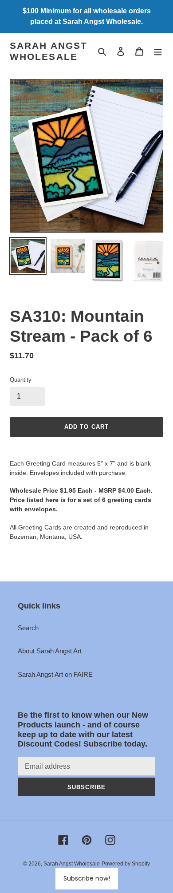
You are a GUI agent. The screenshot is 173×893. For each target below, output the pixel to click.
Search (28, 628)
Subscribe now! (86, 878)
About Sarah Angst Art (50, 651)
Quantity (20, 379)
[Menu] (158, 51)
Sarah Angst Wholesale (48, 51)
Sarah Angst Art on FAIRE (55, 674)
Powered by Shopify (126, 864)
